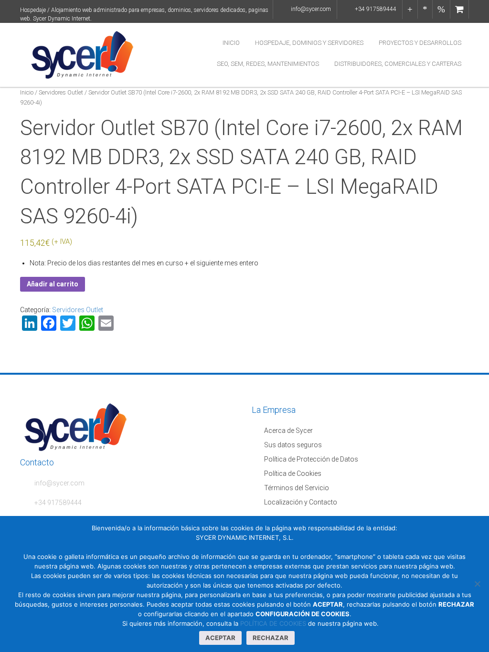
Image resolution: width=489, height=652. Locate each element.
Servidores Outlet (61, 92)
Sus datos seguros (293, 445)
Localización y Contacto (300, 502)
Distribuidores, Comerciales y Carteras (397, 63)
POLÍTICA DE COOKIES (273, 623)
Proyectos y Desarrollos (420, 42)
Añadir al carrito (52, 284)
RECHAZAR (270, 637)
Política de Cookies (292, 473)
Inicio (231, 42)
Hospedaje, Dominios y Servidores (309, 42)
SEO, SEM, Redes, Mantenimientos (268, 63)
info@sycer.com (311, 9)
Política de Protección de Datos (311, 459)
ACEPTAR (220, 637)
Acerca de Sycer (288, 430)
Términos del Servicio (296, 488)
